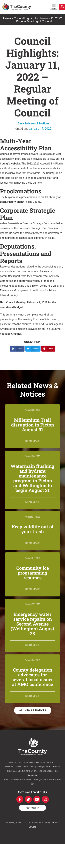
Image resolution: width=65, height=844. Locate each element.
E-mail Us (32, 775)
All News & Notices (32, 710)
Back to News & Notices (34, 123)
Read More (32, 441)
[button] (17, 349)
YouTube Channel (10, 333)
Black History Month (12, 201)
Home (7, 18)
